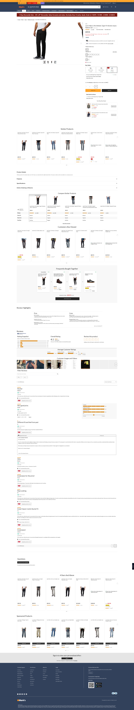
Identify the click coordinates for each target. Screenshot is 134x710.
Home (19, 19)
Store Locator (19, 679)
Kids (33, 10)
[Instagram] (22, 694)
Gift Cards (81, 10)
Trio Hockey (31, 683)
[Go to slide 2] (48, 62)
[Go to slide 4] (55, 62)
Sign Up (90, 672)
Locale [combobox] (25, 377)
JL (17, 424)
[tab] (90, 70)
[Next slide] (116, 1)
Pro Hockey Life (32, 679)
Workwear (38, 10)
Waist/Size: (88, 51)
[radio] (87, 49)
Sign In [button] (115, 3)
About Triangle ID (45, 675)
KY (17, 492)
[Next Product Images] (81, 43)
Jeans (26, 19)
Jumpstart (44, 679)
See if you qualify (110, 43)
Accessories (54, 10)
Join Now (75, 660)
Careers (44, 673)
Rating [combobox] (19, 377)
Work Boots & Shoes (46, 10)
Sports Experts (32, 681)
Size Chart (115, 51)
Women (19, 10)
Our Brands (44, 671)
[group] (81, 159)
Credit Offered (87, 3)
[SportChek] (34, 3)
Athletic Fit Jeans (31, 19)
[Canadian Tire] (29, 3)
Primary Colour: (89, 46)
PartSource (31, 677)
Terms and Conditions (59, 671)
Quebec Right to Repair (59, 681)
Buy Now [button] (109, 90)
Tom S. (18, 477)
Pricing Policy (57, 677)
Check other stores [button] (89, 98)
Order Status (106, 6)
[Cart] (115, 7)
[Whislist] (111, 7)
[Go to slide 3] (51, 62)
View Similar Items (108, 29)
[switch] (19, 209)
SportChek (31, 671)
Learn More (90, 680)
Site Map (57, 673)
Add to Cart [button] (93, 90)
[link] (90, 29)
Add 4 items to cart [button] (67, 298)
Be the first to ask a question (23, 562)
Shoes (28, 10)
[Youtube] (24, 694)
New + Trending (69, 10)
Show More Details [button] (66, 223)
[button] (99, 7)
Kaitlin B (19, 390)
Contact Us (18, 683)
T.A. (18, 510)
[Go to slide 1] (44, 62)
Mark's (31, 673)
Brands (76, 10)
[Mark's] (38, 3)
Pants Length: (88, 56)
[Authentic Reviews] (21, 333)
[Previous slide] (17, 1)
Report (30, 417)
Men (24, 10)
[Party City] (42, 3)
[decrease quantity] (86, 86)
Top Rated (87, 37)
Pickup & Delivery (19, 671)
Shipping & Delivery (20, 673)
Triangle (31, 675)
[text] (24, 159)
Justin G (19, 531)
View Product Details (99, 29)
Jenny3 (18, 407)
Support (99, 3)
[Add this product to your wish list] (96, 86)
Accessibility (57, 675)
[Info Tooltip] (108, 34)
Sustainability (45, 677)
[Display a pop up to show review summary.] (25, 159)
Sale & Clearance (61, 10)
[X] (20, 694)
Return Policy (57, 679)
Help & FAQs (19, 677)
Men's (22, 19)
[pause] (20, 1)
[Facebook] (17, 694)
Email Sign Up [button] (93, 3)
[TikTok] (26, 694)
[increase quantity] (93, 86)
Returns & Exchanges (20, 675)
